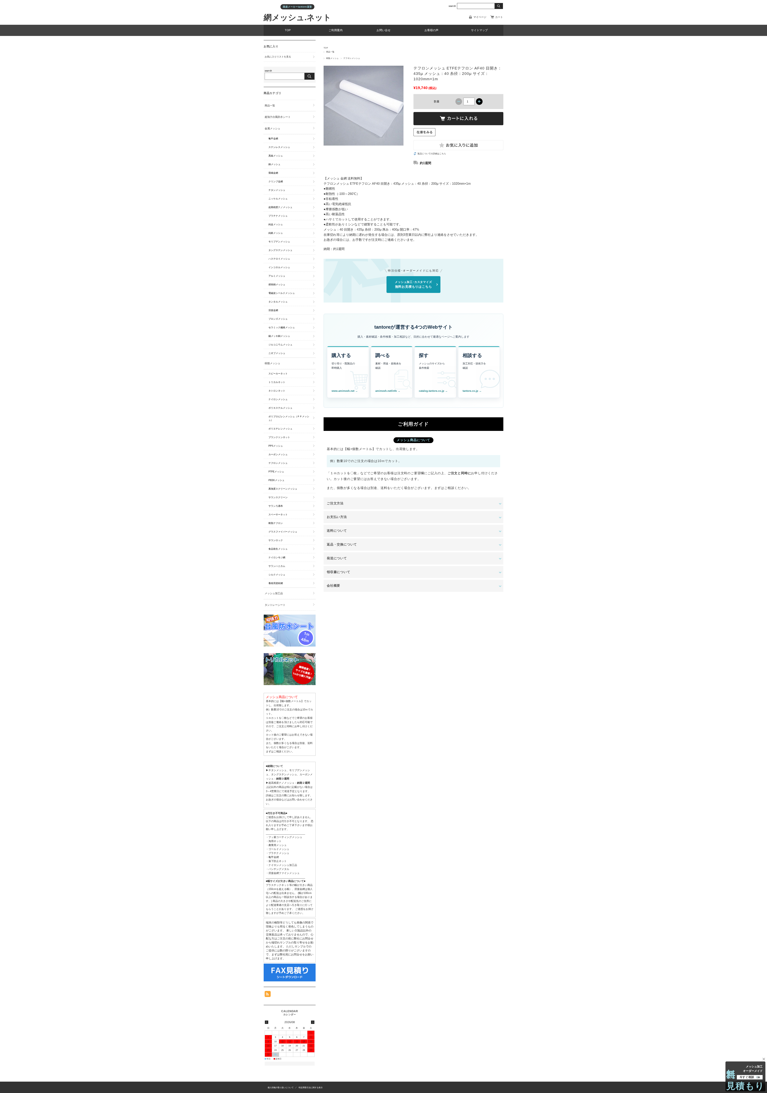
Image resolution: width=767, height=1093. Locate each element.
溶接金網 (273, 310)
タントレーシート (275, 604)
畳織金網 (273, 173)
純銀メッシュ (275, 233)
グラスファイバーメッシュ (282, 531)
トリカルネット (276, 382)
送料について (337, 530)
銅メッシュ (274, 164)
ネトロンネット (276, 390)
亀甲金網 (273, 138)
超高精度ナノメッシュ (280, 207)
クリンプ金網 (275, 181)
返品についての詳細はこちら (431, 153)
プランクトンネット (279, 437)
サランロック (275, 540)
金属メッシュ (272, 128)
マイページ (479, 17)
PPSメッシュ (275, 445)
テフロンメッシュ (351, 58)
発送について (337, 558)
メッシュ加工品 (274, 593)
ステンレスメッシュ (279, 147)
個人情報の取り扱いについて (281, 1087)
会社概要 (333, 585)
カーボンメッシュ (278, 454)
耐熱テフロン (275, 523)
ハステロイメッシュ (279, 258)
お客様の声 (431, 30)
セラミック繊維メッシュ (281, 327)
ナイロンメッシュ (278, 399)
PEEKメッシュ (276, 480)
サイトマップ (479, 30)
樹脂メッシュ (332, 58)
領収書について (338, 572)
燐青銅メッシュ (276, 284)
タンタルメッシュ (278, 301)
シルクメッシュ (276, 574)
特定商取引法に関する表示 (311, 1087)
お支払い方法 (337, 517)
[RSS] (268, 995)
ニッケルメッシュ (278, 198)
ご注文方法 (335, 503)
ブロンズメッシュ (278, 318)
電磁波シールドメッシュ (281, 293)
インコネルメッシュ (279, 267)
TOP (288, 30)
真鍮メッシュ (275, 155)
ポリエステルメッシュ (280, 408)
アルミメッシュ (276, 276)
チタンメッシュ (276, 190)
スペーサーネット (278, 514)
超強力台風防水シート (278, 116)
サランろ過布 (275, 506)
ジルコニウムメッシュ (280, 344)
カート (499, 17)
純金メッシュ (275, 224)
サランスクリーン (278, 497)
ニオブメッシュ (276, 353)
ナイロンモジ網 (276, 557)
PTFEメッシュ (276, 471)
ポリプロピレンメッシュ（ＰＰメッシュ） (288, 418)
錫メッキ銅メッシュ (279, 336)
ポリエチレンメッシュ (280, 428)
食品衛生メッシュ (278, 548)
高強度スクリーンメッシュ (282, 488)
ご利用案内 (336, 30)
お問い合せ (383, 30)
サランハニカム (276, 566)
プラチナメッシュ (278, 215)
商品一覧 (330, 52)
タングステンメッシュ (280, 250)
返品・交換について (342, 544)
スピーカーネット (278, 373)
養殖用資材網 (275, 583)
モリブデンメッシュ (279, 241)
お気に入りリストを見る (278, 56)
